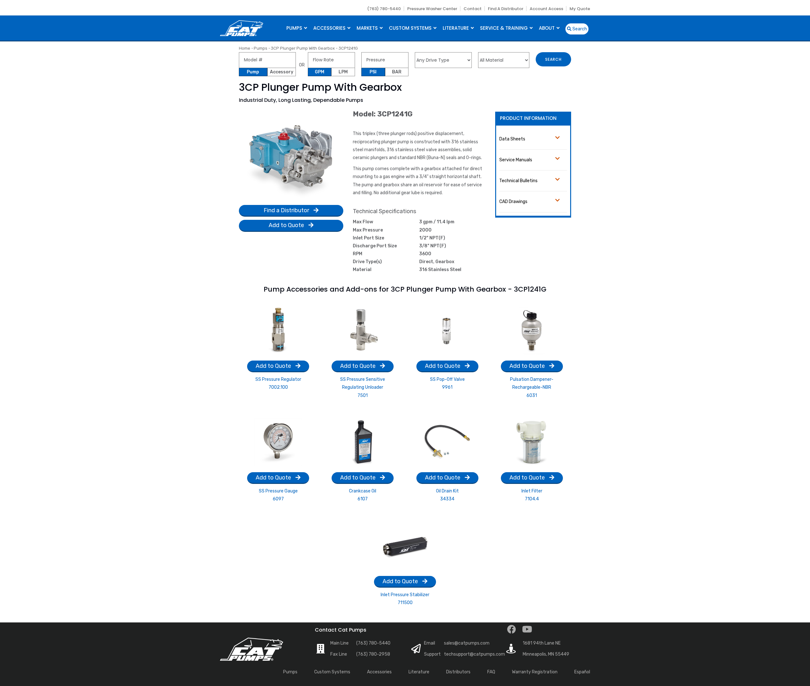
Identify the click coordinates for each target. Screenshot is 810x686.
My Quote (580, 9)
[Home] (241, 27)
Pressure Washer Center (432, 9)
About (547, 28)
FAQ (491, 672)
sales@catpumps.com (466, 643)
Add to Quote (287, 225)
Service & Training (504, 28)
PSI (373, 72)
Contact (473, 9)
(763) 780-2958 (373, 654)
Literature (456, 28)
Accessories (330, 28)
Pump (253, 72)
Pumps (294, 28)
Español (582, 672)
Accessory (281, 72)
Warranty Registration (535, 672)
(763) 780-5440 (384, 9)
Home (244, 48)
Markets (368, 28)
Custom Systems (411, 28)
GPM (319, 72)
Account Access (546, 9)
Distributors (458, 672)
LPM (343, 72)
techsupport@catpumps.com (474, 654)
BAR (397, 72)
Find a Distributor (505, 9)
